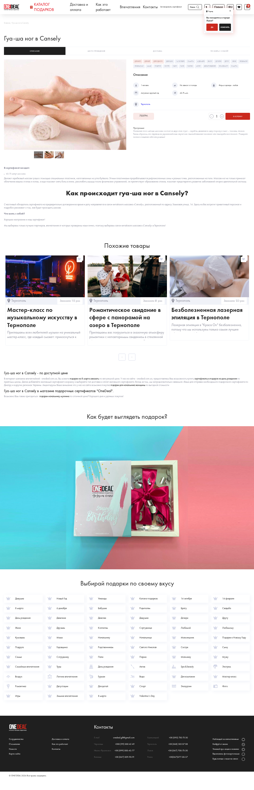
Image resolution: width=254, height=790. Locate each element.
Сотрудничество (16, 739)
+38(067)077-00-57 (178, 757)
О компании (14, 744)
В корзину (237, 116)
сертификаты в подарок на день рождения (215, 378)
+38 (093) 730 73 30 (178, 737)
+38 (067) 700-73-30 (178, 750)
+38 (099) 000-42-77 (124, 750)
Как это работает (103, 7)
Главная (7, 23)
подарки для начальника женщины (128, 385)
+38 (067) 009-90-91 (124, 757)
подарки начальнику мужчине (54, 396)
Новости (13, 749)
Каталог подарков (44, 7)
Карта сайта (14, 753)
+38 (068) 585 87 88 (178, 744)
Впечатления (130, 6)
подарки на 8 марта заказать (84, 378)
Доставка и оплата (79, 7)
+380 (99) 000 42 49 (124, 744)
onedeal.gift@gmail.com (123, 737)
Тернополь (145, 104)
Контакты (150, 6)
